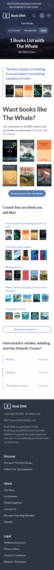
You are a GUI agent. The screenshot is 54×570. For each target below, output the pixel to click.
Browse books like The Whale (27, 193)
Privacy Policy (12, 548)
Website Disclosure (15, 561)
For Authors (11, 496)
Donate (8, 521)
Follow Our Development (18, 469)
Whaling (10, 372)
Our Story (9, 490)
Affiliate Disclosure (15, 542)
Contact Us (10, 509)
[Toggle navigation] (49, 15)
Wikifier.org (29, 420)
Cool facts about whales (18, 246)
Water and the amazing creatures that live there (26, 289)
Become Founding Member (19, 515)
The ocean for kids (15, 309)
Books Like (30, 30)
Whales (10, 359)
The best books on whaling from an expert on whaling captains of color (25, 73)
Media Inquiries (13, 502)
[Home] (14, 15)
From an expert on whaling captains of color (25, 225)
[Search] (34, 15)
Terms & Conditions (15, 555)
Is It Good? (14, 30)
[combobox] (34, 15)
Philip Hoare (28, 51)
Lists (43, 30)
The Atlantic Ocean (17, 385)
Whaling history (14, 267)
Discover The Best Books (18, 462)
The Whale (27, 23)
